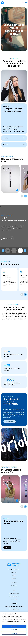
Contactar (7, 547)
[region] (14, 624)
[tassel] (14, 250)
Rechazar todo (14, 633)
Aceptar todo (14, 626)
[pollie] (20, 250)
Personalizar (14, 629)
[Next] (25, 196)
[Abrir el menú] (26, 2)
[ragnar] (7, 250)
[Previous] (21, 196)
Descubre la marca (7, 238)
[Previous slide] (3, 250)
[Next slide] (25, 250)
